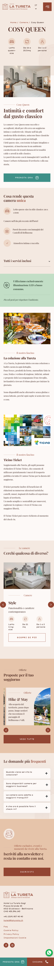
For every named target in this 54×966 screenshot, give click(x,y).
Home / (14, 22)
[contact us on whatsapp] (49, 952)
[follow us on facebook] (6, 945)
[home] (16, 7)
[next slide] (46, 81)
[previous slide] (7, 81)
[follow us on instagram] (12, 945)
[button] (35, 6)
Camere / (25, 22)
